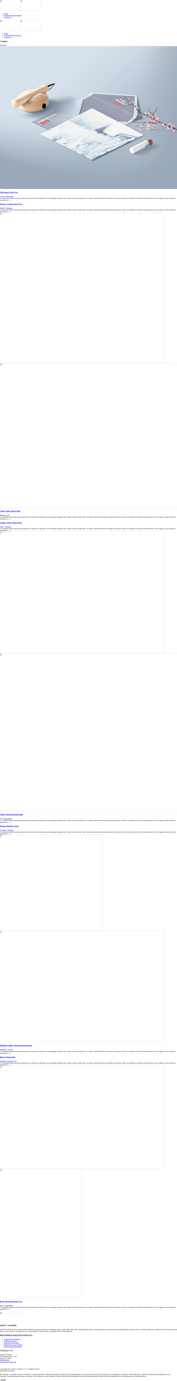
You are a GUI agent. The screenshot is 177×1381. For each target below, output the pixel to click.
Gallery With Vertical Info (11, 523)
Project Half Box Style (9, 826)
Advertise (3, 830)
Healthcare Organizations (12, 1339)
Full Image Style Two (9, 192)
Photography (8, 818)
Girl (1, 818)
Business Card (4, 515)
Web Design (10, 196)
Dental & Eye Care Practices (13, 1345)
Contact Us (7, 17)
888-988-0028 (4, 1360)
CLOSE (3, 1380)
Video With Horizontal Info (11, 814)
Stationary (9, 208)
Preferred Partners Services (13, 15)
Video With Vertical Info (10, 511)
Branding (10, 830)
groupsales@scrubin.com (8, 1362)
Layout (2, 196)
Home (6, 13)
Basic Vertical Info (7, 1057)
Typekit (10, 1049)
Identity (2, 208)
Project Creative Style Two (11, 204)
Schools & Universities (11, 1343)
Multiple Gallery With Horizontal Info (16, 1045)
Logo (1, 1305)
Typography (9, 1305)
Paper (2, 527)
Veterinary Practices (10, 1341)
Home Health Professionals (13, 1347)
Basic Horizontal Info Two (11, 1301)
